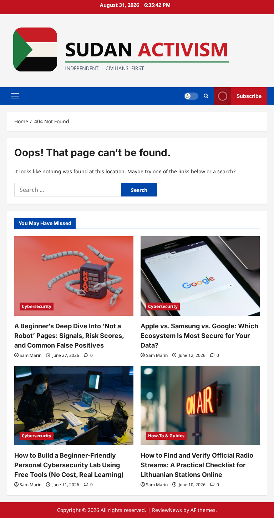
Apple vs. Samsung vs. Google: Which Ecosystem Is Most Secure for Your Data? (199, 335)
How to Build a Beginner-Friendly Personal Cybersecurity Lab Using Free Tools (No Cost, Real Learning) (69, 465)
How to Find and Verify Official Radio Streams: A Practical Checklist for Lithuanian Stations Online (197, 465)
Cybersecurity (36, 306)
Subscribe (249, 96)
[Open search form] (206, 96)
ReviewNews (167, 510)
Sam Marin (30, 355)
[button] (14, 95)
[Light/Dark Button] (191, 95)
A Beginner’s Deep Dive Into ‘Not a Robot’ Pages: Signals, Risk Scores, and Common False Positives (69, 335)
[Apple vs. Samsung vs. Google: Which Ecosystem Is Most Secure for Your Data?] (200, 276)
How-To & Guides (166, 436)
